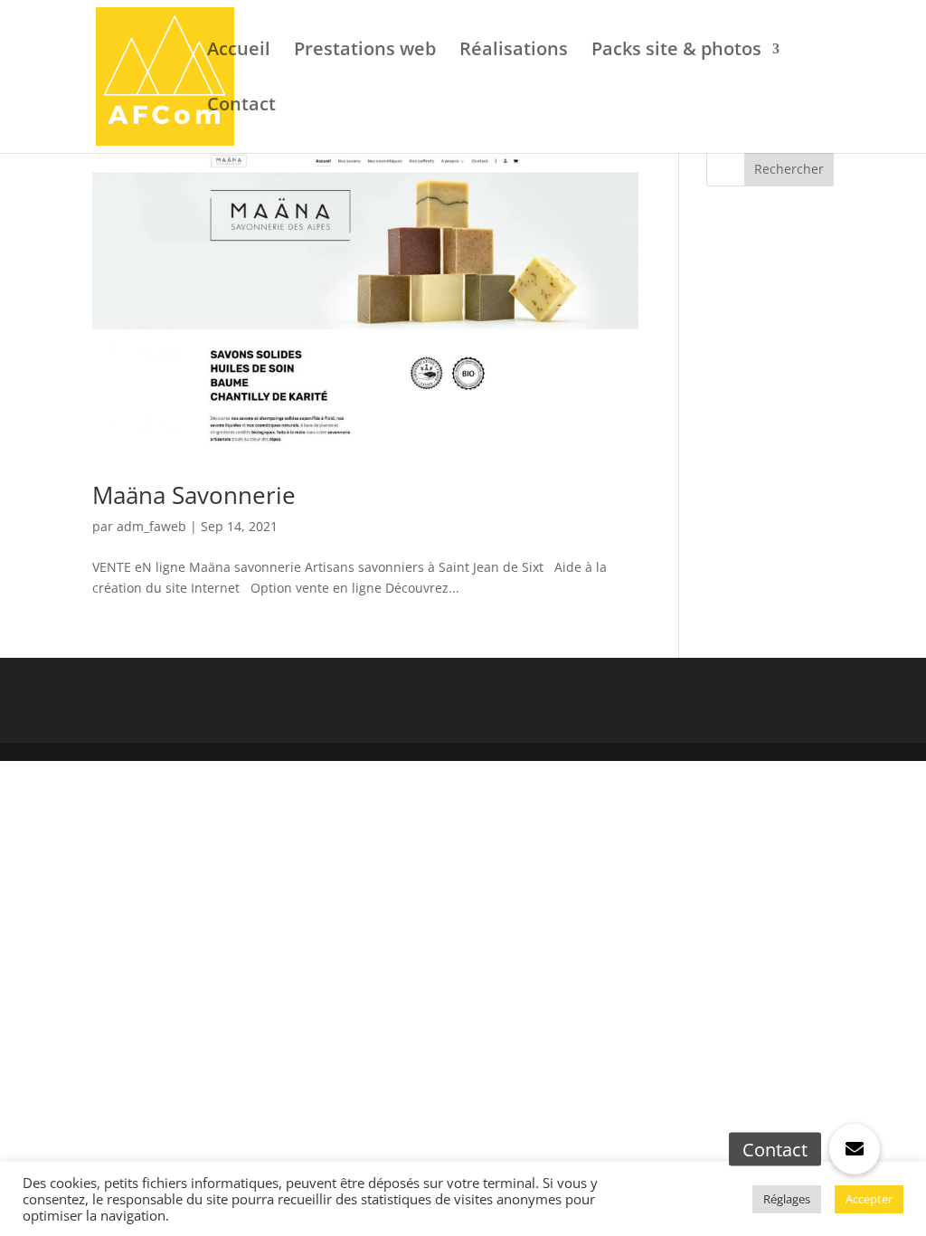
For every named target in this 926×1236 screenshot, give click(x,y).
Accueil (238, 52)
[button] (854, 1149)
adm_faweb (151, 526)
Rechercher (789, 168)
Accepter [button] (869, 1199)
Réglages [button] (786, 1199)
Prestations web (365, 52)
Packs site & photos (676, 52)
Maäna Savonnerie (194, 495)
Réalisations (513, 52)
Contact (241, 107)
